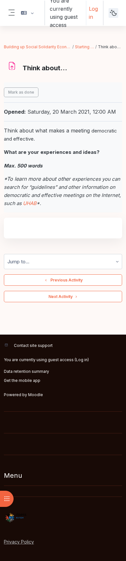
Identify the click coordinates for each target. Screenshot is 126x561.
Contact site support (33, 345)
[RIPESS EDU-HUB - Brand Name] (63, 518)
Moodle (35, 394)
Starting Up (85, 46)
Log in (93, 13)
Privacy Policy (19, 541)
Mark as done (21, 92)
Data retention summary (26, 371)
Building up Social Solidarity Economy (38, 46)
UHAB (30, 203)
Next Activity (60, 296)
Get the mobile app (22, 380)
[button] (27, 13)
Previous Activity (65, 280)
